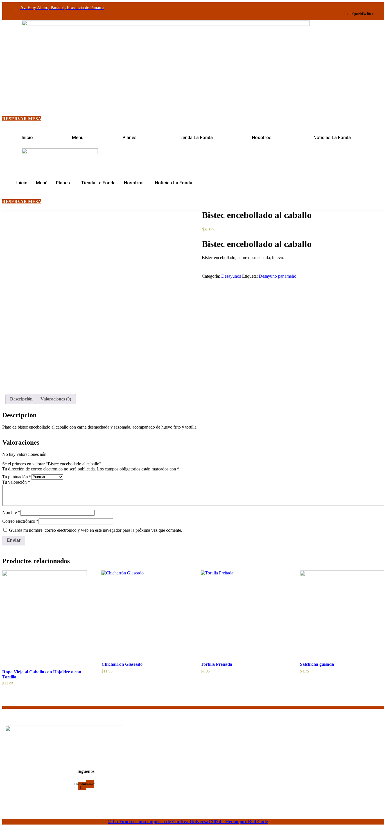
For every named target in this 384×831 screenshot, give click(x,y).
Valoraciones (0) (55, 399)
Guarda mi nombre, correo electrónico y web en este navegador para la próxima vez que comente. (95, 530)
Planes (130, 137)
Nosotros (262, 137)
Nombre (11, 512)
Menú (77, 137)
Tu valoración (16, 482)
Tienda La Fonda (196, 137)
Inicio (27, 137)
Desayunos (231, 276)
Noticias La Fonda (332, 137)
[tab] (21, 399)
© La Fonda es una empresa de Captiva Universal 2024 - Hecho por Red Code (188, 821)
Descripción (21, 399)
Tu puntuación (16, 476)
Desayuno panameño (277, 276)
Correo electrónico (20, 521)
